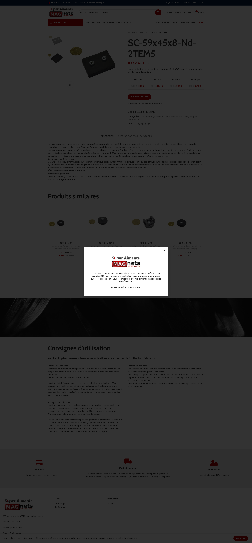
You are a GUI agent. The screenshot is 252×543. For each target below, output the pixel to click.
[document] (126, 271)
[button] (164, 250)
